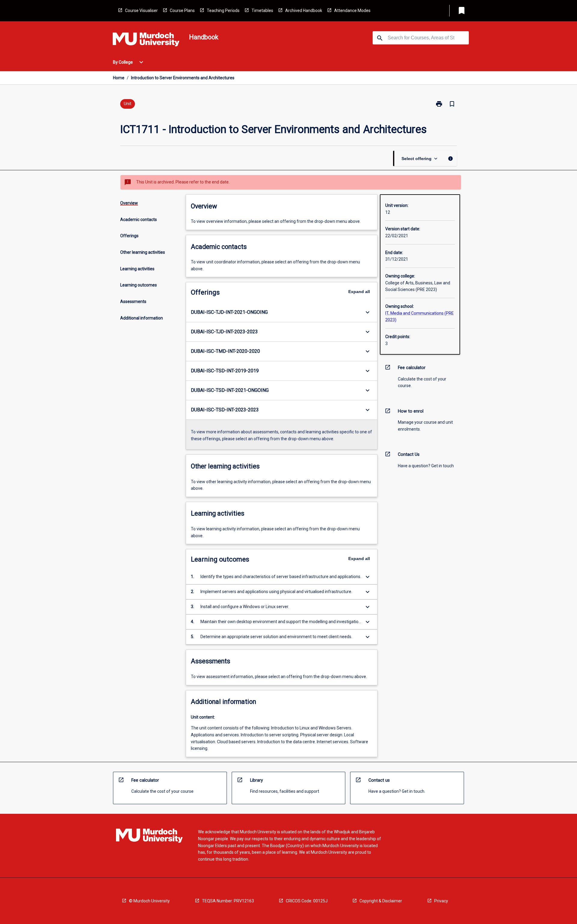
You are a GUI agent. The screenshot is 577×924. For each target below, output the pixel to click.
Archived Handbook (303, 10)
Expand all (359, 291)
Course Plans (182, 10)
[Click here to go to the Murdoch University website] (146, 40)
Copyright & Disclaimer (380, 900)
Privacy (441, 900)
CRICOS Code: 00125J (307, 900)
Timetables (262, 10)
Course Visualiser (141, 10)
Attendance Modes (352, 10)
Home (118, 77)
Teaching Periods (223, 10)
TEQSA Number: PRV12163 (228, 900)
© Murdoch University (149, 900)
